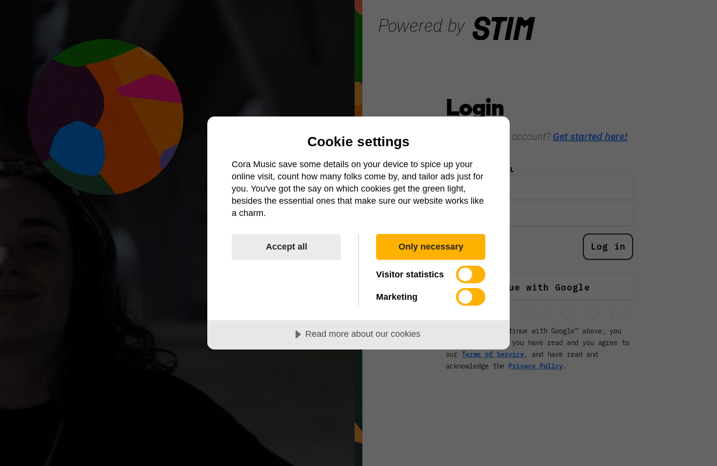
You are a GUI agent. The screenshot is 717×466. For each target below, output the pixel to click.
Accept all (286, 247)
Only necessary (430, 247)
